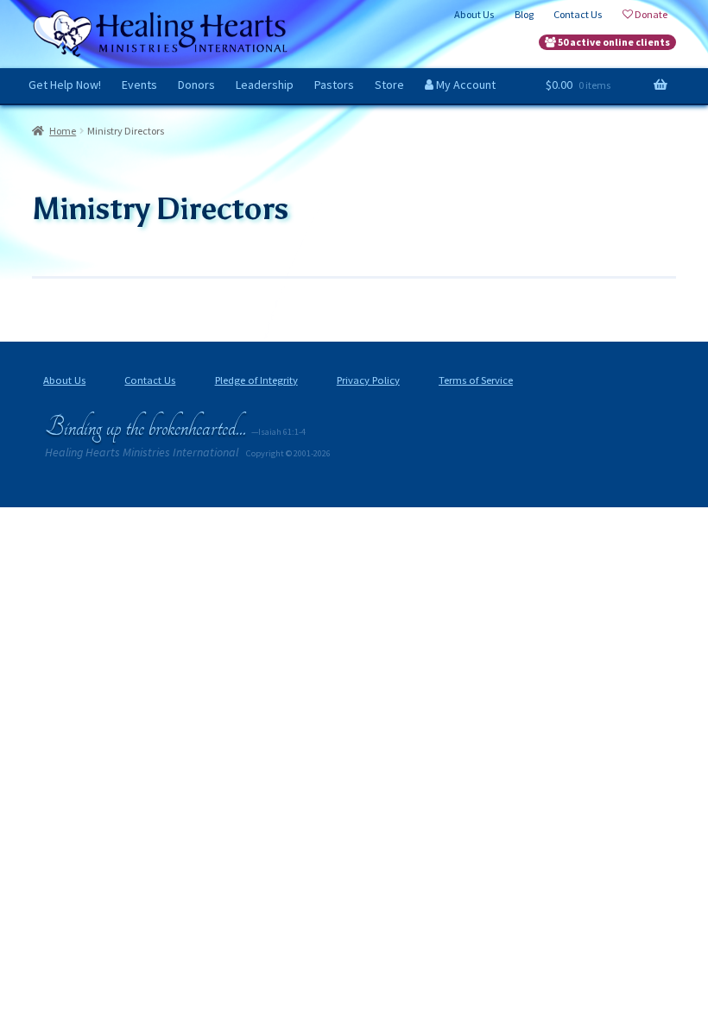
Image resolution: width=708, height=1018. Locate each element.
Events (139, 84)
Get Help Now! (64, 84)
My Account (464, 84)
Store (389, 84)
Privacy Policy (368, 380)
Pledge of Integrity (256, 380)
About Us (64, 380)
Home (62, 130)
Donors (196, 84)
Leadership (265, 84)
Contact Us (149, 380)
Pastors (334, 84)
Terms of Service (476, 380)
